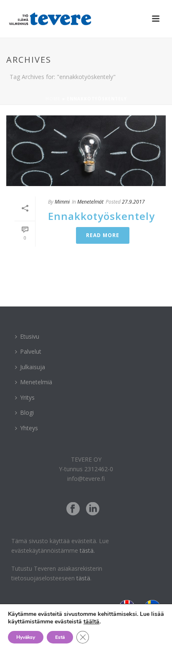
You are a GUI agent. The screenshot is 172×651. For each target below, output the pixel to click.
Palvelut (30, 351)
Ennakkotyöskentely (101, 216)
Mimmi (62, 201)
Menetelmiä (36, 382)
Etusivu (29, 336)
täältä (91, 621)
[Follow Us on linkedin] (92, 509)
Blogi (27, 412)
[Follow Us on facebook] (73, 509)
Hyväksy (25, 637)
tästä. (87, 550)
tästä (83, 578)
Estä (60, 637)
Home (53, 99)
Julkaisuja (32, 367)
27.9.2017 (133, 201)
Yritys (27, 397)
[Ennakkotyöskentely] (86, 150)
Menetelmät (90, 201)
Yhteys (29, 428)
